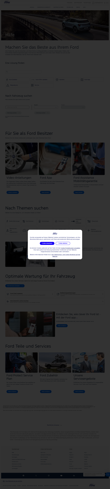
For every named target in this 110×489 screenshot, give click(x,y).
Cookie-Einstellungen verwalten (70, 248)
